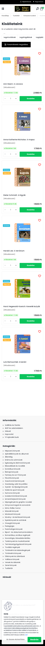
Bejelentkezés (26, 2)
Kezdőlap (5, 16)
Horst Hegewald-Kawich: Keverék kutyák (21, 306)
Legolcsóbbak (10, 37)
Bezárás (34, 639)
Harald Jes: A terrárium (13, 251)
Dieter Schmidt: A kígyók (14, 195)
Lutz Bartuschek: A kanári (14, 362)
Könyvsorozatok (30, 16)
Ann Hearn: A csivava (13, 84)
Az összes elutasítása (15, 639)
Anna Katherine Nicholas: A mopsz (19, 139)
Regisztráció (39, 2)
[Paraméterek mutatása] (16, 44)
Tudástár (16, 16)
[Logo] (22, 9)
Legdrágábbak (26, 37)
